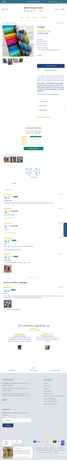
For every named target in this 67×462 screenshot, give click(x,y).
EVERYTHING (9, 23)
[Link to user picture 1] (8, 269)
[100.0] (28, 171)
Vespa (15, 23)
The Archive (44, 17)
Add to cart (50, 66)
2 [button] (31, 277)
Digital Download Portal (50, 404)
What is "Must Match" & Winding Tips (54, 396)
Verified (32, 177)
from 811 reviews (32, 330)
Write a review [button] (33, 148)
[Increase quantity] (45, 59)
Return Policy (47, 391)
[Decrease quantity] (38, 59)
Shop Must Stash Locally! (50, 401)
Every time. (37, 1)
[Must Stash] (33, 9)
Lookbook (46, 388)
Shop (28, 17)
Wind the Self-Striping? (42, 48)
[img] (7, 194)
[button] (41, 31)
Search (45, 383)
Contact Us (47, 386)
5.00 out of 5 (37, 131)
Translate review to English (13, 249)
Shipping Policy (48, 393)
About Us (35, 17)
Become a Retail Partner (50, 399)
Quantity (39, 55)
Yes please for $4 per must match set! (49, 50)
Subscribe (8, 425)
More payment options (51, 70)
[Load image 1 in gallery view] (18, 41)
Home (21, 17)
